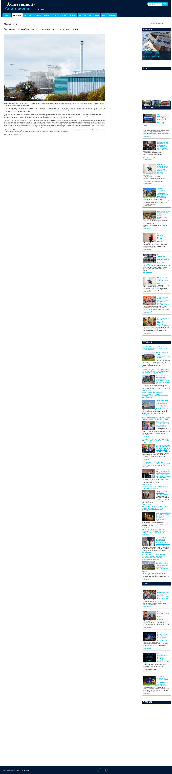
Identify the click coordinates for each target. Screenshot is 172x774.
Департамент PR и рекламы (152, 52)
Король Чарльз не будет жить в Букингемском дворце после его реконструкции (154, 348)
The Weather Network (157, 23)
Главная (7, 15)
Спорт (104, 15)
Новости (112, 15)
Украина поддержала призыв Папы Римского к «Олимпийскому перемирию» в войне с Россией (163, 636)
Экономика (17, 15)
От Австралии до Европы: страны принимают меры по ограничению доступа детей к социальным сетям (163, 300)
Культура (72, 15)
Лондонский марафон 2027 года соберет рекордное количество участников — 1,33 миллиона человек (163, 594)
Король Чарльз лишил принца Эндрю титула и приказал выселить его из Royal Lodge (156, 440)
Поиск (165, 4)
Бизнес (47, 15)
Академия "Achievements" (151, 56)
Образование (94, 15)
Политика (27, 15)
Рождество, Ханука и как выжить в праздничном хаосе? (155, 487)
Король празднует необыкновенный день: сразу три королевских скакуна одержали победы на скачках (156, 371)
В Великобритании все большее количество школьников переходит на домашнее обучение (163, 321)
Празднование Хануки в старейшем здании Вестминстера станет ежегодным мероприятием (155, 508)
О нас (145, 54)
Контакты (146, 59)
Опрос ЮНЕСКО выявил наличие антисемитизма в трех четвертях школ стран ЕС (162, 280)
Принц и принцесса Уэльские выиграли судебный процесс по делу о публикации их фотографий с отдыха (156, 465)
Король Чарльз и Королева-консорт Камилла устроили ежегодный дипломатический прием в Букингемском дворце (155, 557)
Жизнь (64, 15)
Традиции (37, 15)
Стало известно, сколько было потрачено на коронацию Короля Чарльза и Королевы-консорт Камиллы (154, 532)
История (56, 15)
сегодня (59, 117)
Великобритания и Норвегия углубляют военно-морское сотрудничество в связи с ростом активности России (155, 395)
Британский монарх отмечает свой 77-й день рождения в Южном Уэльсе (156, 418)
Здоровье (82, 15)
